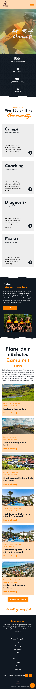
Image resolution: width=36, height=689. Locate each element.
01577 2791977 (9, 675)
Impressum (13, 686)
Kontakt (18, 669)
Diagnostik (18, 649)
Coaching (18, 645)
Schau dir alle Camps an (18, 599)
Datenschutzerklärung (23, 686)
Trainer (18, 662)
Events (18, 652)
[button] (32, 685)
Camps (18, 642)
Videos (18, 665)
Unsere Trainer (10, 308)
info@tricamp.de (20, 675)
